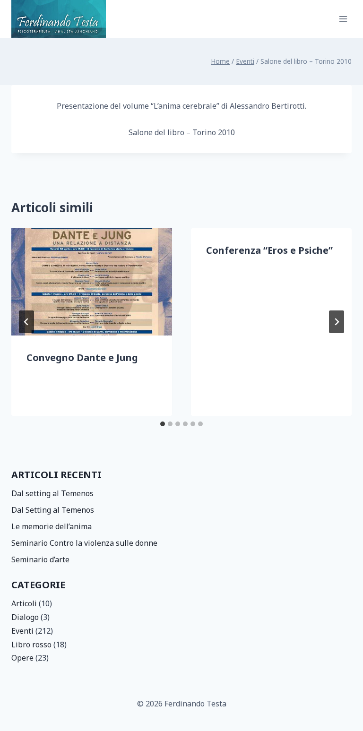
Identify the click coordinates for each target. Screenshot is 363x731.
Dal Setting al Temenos (52, 510)
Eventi (22, 631)
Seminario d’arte (40, 559)
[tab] (162, 423)
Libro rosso (31, 644)
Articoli (24, 603)
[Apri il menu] (343, 18)
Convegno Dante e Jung (82, 357)
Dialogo (25, 617)
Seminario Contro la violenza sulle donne (84, 543)
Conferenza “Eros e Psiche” (269, 250)
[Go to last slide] (26, 321)
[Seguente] (336, 321)
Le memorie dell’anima (51, 526)
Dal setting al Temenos (52, 493)
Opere (22, 658)
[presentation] (91, 281)
